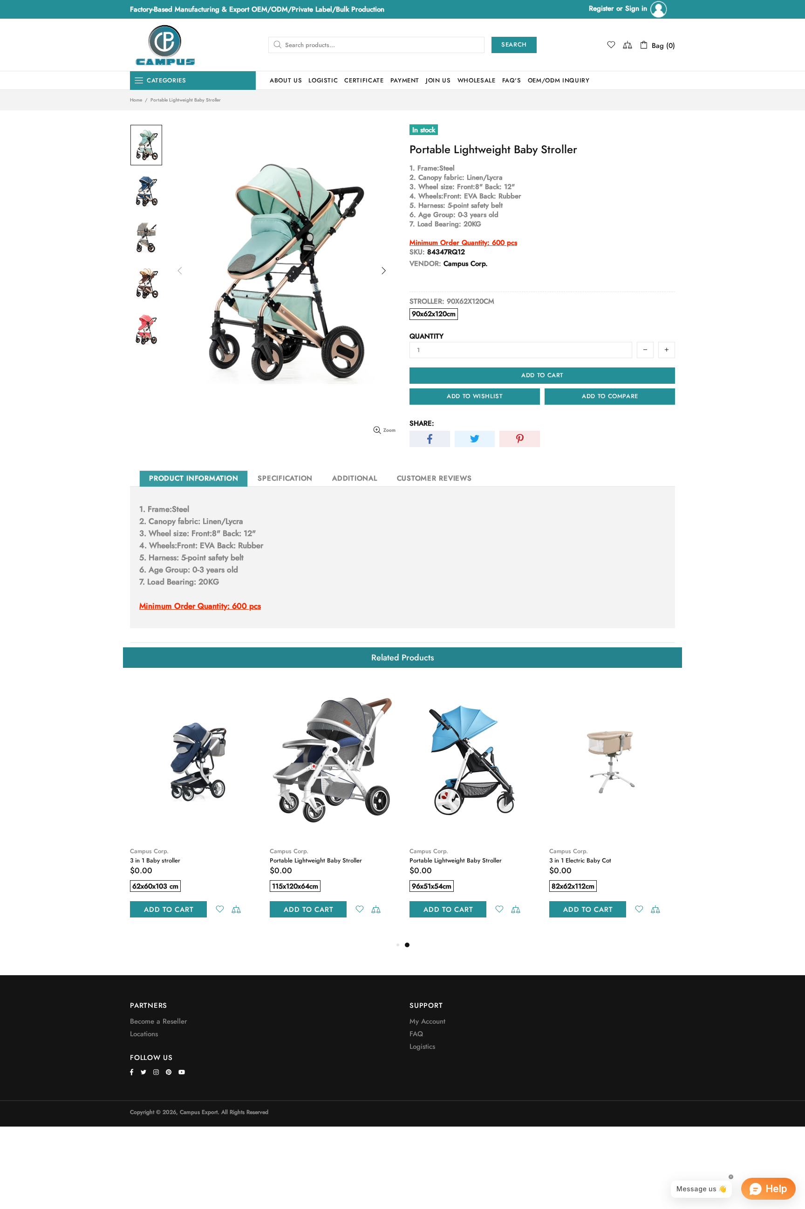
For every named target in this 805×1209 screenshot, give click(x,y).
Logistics (422, 1046)
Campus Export (165, 45)
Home (136, 100)
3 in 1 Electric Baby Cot (580, 860)
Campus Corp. (149, 851)
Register (601, 8)
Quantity (426, 336)
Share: (421, 423)
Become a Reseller (158, 1021)
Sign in (637, 8)
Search (514, 44)
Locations (144, 1034)
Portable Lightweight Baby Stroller (316, 860)
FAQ (416, 1034)
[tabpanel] (472, 809)
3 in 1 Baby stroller (155, 860)
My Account (427, 1021)
